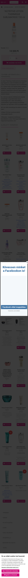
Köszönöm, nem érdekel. (14, 310)
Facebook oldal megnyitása (14, 307)
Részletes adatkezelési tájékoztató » (10, 567)
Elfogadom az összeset (10, 575)
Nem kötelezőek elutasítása (10, 571)
